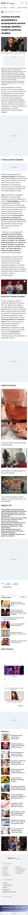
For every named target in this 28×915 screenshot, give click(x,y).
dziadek (8, 584)
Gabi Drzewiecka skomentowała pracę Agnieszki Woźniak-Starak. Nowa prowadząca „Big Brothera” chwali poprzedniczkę (13, 525)
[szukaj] (22, 3)
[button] (27, 910)
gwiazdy (15, 584)
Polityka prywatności (7, 907)
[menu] (26, 3)
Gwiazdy (12, 7)
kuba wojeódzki (7, 587)
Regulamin (23, 907)
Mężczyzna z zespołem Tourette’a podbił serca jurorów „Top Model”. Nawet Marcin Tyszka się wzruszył (14, 519)
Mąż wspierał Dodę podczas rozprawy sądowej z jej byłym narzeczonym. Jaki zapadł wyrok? (13, 514)
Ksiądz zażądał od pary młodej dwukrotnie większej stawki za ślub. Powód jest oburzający (12, 531)
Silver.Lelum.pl (4, 7)
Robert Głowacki (8, 12)
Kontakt (17, 907)
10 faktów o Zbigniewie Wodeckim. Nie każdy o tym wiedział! (13, 535)
